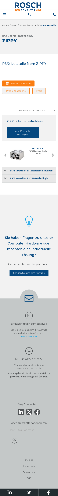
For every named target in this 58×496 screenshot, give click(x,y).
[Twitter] (29, 412)
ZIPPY (15, 25)
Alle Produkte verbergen (22, 133)
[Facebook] (37, 412)
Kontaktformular (29, 336)
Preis (39, 90)
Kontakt (29, 460)
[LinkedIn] (21, 412)
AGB (29, 478)
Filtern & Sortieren (20, 83)
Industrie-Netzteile (29, 25)
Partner (6, 25)
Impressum (29, 466)
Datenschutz (29, 472)
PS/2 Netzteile (48, 25)
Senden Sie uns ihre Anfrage (29, 272)
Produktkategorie (16, 90)
